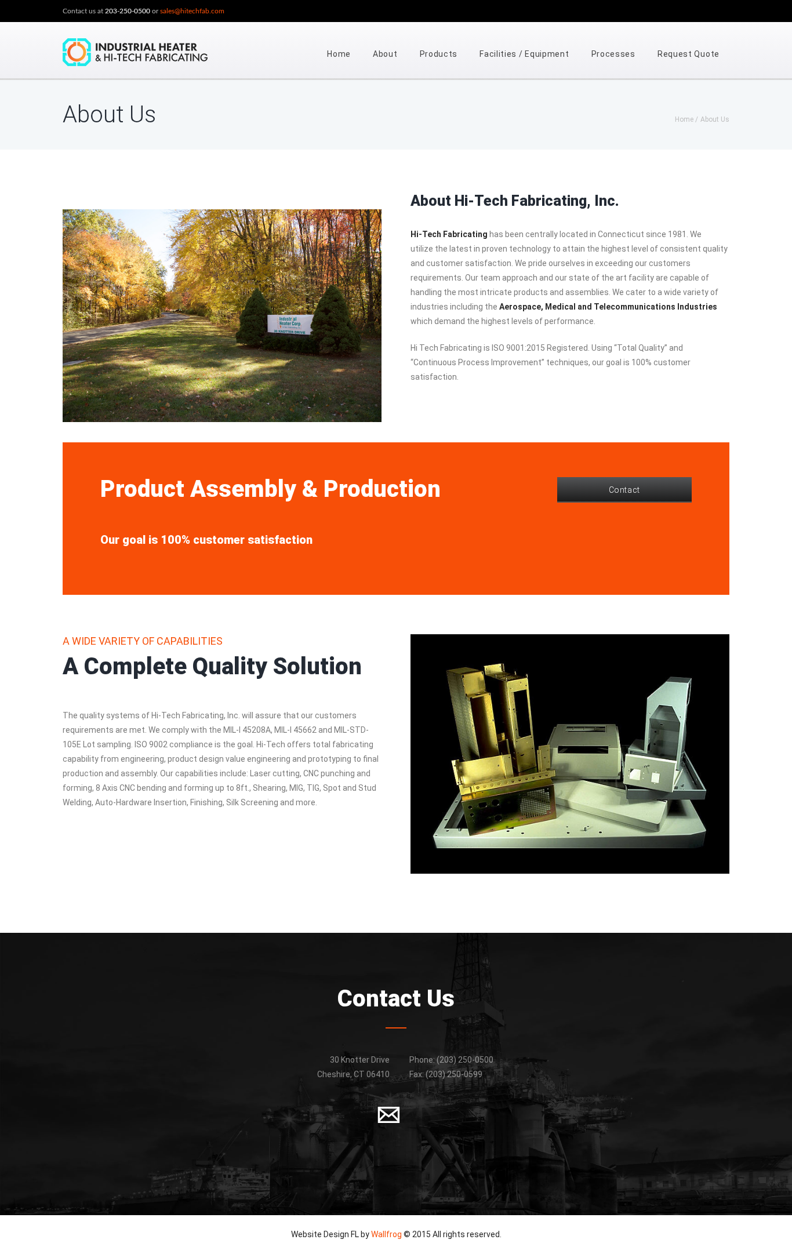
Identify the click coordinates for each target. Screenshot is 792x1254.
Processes (613, 54)
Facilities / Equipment (524, 54)
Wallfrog (386, 1234)
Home (339, 54)
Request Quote (688, 54)
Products (439, 54)
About (385, 54)
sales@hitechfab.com (192, 11)
